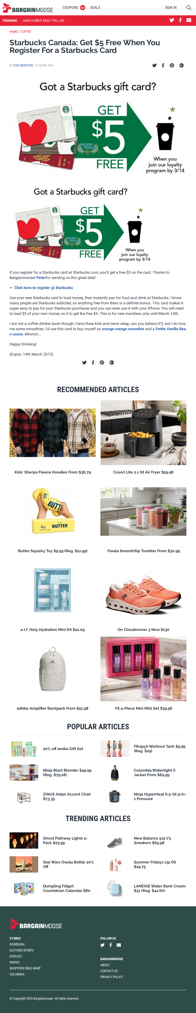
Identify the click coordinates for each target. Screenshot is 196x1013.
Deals (95, 7)
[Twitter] (154, 65)
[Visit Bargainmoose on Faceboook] (180, 20)
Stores (15, 938)
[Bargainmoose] (27, 7)
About (105, 965)
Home (14, 31)
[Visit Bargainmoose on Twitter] (172, 20)
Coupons (70, 7)
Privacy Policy (111, 977)
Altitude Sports (21, 950)
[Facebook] (163, 65)
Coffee (26, 31)
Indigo (14, 962)
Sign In (171, 7)
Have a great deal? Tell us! (43, 20)
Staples (16, 956)
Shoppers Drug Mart (25, 968)
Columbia (17, 974)
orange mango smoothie (123, 329)
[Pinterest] (172, 65)
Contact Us (109, 971)
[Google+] (181, 65)
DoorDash (17, 944)
